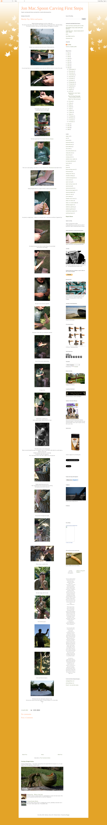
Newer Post (24, 754)
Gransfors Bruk (53, 188)
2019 (68, 56)
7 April (70, 108)
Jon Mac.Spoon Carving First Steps (52, 8)
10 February (71, 117)
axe (66, 138)
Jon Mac (69, 44)
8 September (71, 86)
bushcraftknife (69, 146)
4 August (71, 89)
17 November (71, 74)
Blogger (67, 814)
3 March (70, 114)
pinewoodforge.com (70, 683)
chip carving (68, 154)
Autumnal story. (69, 38)
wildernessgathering (70, 209)
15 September (72, 84)
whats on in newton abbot (71, 202)
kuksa (67, 167)
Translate (76, 366)
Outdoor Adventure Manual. (48, 138)
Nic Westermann (50, 167)
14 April (70, 106)
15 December (71, 69)
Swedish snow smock (70, 198)
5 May (70, 105)
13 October (71, 80)
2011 (68, 125)
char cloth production (70, 150)
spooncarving (68, 186)
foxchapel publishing (70, 161)
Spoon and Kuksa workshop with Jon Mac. (75, 25)
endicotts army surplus (70, 159)
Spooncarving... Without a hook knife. (35, 794)
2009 (68, 129)
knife (67, 165)
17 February (71, 116)
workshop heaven (69, 213)
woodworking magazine (71, 211)
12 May (70, 103)
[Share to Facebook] (38, 710)
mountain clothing (69, 175)
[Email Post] (31, 710)
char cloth (68, 148)
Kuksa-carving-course (70, 169)
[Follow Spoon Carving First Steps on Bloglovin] (72, 480)
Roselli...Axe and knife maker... (72, 685)
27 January (71, 119)
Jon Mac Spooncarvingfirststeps (71, 525)
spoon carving (69, 181)
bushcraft (68, 140)
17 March (71, 112)
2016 (68, 62)
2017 (68, 60)
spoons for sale (69, 194)
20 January (71, 121)
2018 (68, 58)
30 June (70, 101)
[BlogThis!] (35, 710)
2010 (68, 127)
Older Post (60, 754)
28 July (70, 91)
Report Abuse (69, 216)
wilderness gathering (70, 206)
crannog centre (69, 157)
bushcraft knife (69, 142)
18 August (71, 87)
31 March (71, 110)
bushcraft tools (69, 144)
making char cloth (69, 173)
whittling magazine (70, 204)
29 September (72, 82)
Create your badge (69, 542)
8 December (71, 71)
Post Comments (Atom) (45, 757)
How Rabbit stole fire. (70, 36)
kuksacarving (68, 171)
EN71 (67, 34)
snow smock (68, 179)
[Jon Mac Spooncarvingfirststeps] (70, 541)
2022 (68, 53)
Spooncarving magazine (71, 190)
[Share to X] (36, 710)
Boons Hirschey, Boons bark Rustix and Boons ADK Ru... (74, 97)
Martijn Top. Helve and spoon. (74, 99)
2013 (68, 67)
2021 (68, 54)
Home (42, 754)
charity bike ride (69, 152)
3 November (71, 76)
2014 (68, 65)
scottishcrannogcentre (70, 177)
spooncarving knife (70, 188)
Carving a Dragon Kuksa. (27, 761)
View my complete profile (71, 46)
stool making (68, 196)
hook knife (68, 163)
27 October (71, 78)
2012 (68, 123)
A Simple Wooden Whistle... (33, 801)
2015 (68, 64)
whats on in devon (70, 200)
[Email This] (34, 710)
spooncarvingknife (70, 192)
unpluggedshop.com (70, 680)
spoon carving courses (70, 184)
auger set (68, 136)
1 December (71, 73)
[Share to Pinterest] (39, 710)
